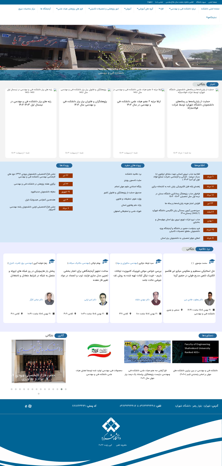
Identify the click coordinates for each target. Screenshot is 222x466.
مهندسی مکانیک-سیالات (131, 263)
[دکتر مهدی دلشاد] (203, 294)
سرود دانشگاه (201, 2)
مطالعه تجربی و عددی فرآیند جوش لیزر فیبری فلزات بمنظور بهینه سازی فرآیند (31, 273)
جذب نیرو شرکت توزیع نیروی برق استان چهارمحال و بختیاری (177, 221)
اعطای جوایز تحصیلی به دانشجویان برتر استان (180, 238)
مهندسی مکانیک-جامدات (22, 263)
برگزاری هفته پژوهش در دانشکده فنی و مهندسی (34, 184)
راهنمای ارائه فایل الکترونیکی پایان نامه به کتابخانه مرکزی (176, 187)
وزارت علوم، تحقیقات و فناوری (128, 199)
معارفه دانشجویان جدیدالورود (43, 192)
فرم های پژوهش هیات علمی (70, 9)
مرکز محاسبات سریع (26, 9)
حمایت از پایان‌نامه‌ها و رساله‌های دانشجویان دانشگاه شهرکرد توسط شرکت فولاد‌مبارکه (193, 105)
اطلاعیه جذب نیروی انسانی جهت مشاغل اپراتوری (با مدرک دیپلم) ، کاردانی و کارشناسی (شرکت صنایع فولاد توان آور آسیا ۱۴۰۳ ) (176, 176)
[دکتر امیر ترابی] (150, 294)
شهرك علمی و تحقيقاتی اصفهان (127, 211)
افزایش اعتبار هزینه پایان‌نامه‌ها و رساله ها (182, 203)
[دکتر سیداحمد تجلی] (43, 294)
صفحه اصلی (212, 2)
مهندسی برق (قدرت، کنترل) (73, 263)
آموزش (128, 9)
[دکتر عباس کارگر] (96, 294)
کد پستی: (91, 406)
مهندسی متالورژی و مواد (180, 263)
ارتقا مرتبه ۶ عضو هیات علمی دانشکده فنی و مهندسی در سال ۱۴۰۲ (139, 103)
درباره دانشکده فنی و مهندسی (183, 9)
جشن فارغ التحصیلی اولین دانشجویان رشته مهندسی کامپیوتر (32, 208)
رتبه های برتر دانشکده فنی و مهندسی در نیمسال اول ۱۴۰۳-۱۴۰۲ (31, 103)
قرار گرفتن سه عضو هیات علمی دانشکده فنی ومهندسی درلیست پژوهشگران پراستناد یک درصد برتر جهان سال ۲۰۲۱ (147, 374)
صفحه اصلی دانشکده (210, 9)
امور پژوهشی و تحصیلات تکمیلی (104, 9)
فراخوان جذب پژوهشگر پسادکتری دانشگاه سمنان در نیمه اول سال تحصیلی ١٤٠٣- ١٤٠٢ (178, 195)
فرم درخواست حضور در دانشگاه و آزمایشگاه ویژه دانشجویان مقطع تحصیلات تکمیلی (180, 230)
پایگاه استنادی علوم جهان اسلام (128, 187)
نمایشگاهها (212, 17)
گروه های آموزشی (145, 9)
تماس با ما (159, 2)
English (149, 2)
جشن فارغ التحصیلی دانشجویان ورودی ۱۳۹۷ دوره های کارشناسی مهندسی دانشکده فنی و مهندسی (31, 175)
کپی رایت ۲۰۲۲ (105, 445)
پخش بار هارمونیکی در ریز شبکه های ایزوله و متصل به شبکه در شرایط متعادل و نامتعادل (85, 273)
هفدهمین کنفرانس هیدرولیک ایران (40, 200)
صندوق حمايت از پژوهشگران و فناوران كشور (122, 193)
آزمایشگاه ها (45, 9)
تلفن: (158, 406)
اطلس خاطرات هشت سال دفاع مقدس (179, 2)
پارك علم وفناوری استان (131, 205)
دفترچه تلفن (121, 445)
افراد (161, 9)
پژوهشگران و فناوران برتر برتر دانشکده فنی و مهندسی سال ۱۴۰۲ (85, 103)
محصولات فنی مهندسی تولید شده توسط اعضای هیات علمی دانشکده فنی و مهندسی (99, 372)
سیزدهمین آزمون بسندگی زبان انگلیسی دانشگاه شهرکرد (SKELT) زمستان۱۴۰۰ (176, 212)
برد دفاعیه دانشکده (133, 174)
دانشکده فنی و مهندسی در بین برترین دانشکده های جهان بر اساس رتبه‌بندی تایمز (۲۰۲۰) (195, 372)
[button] (66, 389)
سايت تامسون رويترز (132, 180)
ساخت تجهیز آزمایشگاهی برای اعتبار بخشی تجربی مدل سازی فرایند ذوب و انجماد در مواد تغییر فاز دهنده (137, 276)
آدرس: (214, 406)
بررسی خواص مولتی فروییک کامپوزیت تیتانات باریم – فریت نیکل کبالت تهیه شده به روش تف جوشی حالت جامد (191, 276)
